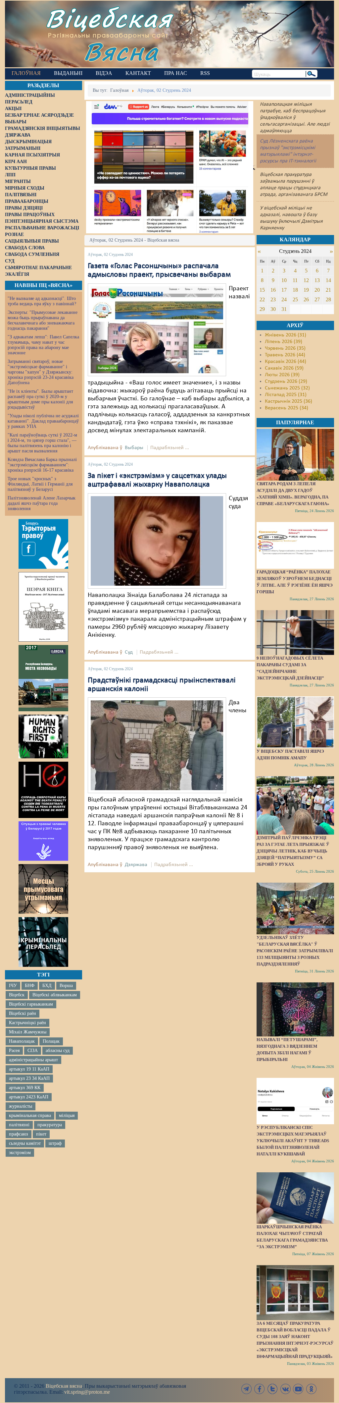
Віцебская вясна (64, 1386)
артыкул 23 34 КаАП (29, 1078)
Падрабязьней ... (169, 447)
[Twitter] (272, 1389)
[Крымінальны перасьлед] (43, 942)
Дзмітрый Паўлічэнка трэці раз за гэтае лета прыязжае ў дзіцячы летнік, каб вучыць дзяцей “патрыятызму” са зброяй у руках (293, 851)
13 (317, 280)
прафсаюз (18, 1134)
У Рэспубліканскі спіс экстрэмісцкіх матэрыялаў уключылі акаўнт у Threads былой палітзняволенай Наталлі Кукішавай (293, 1140)
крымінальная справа (30, 1115)
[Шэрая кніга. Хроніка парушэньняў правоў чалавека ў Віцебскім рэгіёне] (43, 607)
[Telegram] (246, 1389)
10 (284, 280)
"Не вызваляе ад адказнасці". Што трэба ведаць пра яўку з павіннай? (42, 301)
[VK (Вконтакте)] (285, 1389)
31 (284, 309)
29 (262, 309)
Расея (14, 1050)
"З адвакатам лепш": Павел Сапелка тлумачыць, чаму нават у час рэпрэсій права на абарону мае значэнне (43, 344)
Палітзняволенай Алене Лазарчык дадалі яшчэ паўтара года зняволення (41, 503)
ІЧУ (13, 985)
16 (273, 290)
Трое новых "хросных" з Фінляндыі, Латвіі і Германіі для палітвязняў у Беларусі (40, 484)
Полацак (51, 1041)
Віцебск (16, 994)
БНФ (29, 985)
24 (284, 299)
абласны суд (58, 1050)
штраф (55, 1143)
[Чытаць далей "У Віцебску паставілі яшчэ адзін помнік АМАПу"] (295, 722)
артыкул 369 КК (24, 1087)
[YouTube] (298, 1389)
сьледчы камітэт (25, 1143)
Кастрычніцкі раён (27, 1022)
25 (295, 299)
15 (262, 290)
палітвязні (19, 1124)
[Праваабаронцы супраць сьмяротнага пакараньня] (43, 789)
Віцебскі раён (22, 1013)
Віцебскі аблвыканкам (54, 994)
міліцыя (66, 1115)
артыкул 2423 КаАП (28, 1096)
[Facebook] (259, 1389)
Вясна (121, 51)
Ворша (66, 985)
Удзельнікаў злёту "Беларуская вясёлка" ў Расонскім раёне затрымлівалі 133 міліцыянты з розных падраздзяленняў (295, 950)
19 (306, 290)
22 (262, 299)
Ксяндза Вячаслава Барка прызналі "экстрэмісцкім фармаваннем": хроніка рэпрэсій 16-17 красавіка (42, 465)
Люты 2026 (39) (282, 375)
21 (328, 290)
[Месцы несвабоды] (43, 678)
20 (317, 290)
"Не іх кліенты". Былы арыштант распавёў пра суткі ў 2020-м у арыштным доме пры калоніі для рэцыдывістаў (40, 399)
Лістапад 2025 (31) (286, 394)
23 (273, 299)
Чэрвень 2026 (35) (285, 348)
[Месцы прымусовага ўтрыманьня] (43, 889)
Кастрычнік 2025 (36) (288, 401)
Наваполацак (22, 1041)
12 (306, 280)
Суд (129, 652)
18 (295, 290)
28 (328, 299)
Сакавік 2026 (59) (284, 368)
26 (306, 299)
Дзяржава (136, 864)
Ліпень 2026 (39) (283, 341)
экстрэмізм (20, 1152)
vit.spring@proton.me (87, 1392)
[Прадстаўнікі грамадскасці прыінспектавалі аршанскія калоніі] (157, 745)
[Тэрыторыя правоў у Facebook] (43, 544)
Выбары (134, 447)
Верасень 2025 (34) (286, 408)
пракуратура (49, 1124)
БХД (47, 985)
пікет (41, 1134)
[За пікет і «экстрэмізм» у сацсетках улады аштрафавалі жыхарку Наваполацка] (157, 540)
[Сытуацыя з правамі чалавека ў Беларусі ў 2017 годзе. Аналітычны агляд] (43, 841)
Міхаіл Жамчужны (27, 1031)
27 (317, 299)
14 (328, 280)
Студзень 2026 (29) (286, 381)
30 (273, 309)
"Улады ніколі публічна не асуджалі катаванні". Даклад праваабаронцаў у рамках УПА (43, 421)
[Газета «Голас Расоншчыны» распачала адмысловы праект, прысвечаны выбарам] (157, 329)
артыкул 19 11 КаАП (29, 1069)
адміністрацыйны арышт (33, 1059)
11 (295, 280)
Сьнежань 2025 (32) (287, 388)
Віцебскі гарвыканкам (31, 1004)
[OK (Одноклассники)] (311, 1389)
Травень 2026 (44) (285, 355)
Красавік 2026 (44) (285, 361)
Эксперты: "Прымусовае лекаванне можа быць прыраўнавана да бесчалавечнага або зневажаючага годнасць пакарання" (42, 320)
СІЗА (32, 1050)
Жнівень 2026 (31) (285, 335)
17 (284, 290)
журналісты (20, 1106)
